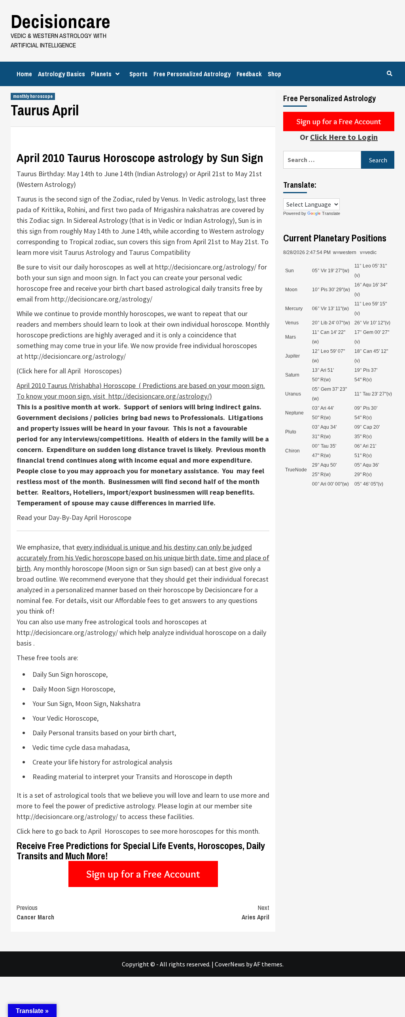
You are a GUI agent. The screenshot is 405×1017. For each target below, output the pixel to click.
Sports (138, 74)
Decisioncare (60, 21)
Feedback (249, 74)
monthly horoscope (33, 96)
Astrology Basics (61, 74)
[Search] (389, 73)
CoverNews (230, 964)
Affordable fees (137, 600)
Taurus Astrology (89, 252)
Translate (331, 213)
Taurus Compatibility (159, 252)
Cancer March (35, 912)
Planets (101, 74)
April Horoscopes (93, 370)
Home (24, 74)
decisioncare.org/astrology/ (215, 266)
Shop (274, 74)
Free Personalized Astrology (192, 74)
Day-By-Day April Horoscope (89, 517)
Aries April (255, 912)
